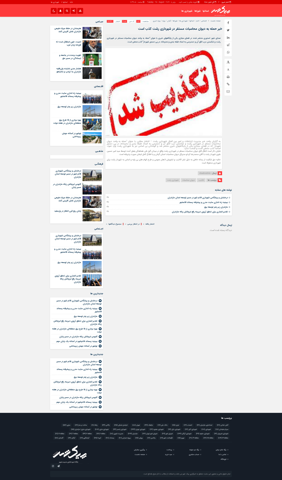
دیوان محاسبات (188, 180)
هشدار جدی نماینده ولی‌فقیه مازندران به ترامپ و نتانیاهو (68, 70)
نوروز (181, 438)
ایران (175, 425)
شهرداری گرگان (184, 433)
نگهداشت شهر (166, 438)
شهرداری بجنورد (156, 429)
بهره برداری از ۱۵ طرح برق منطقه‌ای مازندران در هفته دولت (67, 121)
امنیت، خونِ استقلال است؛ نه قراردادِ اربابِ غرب (68, 43)
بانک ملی (162, 425)
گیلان (169, 21)
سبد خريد (168, 454)
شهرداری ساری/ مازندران (80, 429)
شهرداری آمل (191, 429)
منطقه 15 (208, 438)
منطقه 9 (73, 433)
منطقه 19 (194, 438)
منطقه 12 (59, 433)
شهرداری (206, 429)
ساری (66, 425)
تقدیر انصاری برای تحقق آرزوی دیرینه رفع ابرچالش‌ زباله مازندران (200, 211)
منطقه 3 (87, 433)
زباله (94, 425)
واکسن (151, 438)
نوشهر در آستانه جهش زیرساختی (71, 135)
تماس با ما (222, 454)
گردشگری (84, 438)
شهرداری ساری (102, 429)
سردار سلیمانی (221, 429)
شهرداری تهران (138, 429)
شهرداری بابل (174, 429)
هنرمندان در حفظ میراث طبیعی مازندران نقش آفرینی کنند (67, 30)
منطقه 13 (223, 438)
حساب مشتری (194, 454)
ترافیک (149, 425)
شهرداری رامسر (119, 429)
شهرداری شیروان (221, 433)
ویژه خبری (156, 21)
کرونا (97, 438)
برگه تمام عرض (221, 449)
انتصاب (188, 425)
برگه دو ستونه (194, 449)
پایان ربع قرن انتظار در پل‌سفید (67, 211)
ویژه (163, 21)
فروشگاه (223, 459)
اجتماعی (204, 21)
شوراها (197, 11)
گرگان (71, 438)
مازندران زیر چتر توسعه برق (216, 207)
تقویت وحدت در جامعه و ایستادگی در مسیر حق (70, 57)
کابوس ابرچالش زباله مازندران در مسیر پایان (67, 186)
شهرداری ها (55, 2)
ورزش (139, 438)
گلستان (59, 438)
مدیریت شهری (116, 433)
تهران (136, 425)
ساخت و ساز (81, 425)
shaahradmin (204, 173)
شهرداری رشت (173, 180)
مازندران (133, 433)
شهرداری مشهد (202, 433)
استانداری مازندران (204, 425)
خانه (71, 2)
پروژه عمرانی (125, 438)
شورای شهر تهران (149, 433)
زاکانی (106, 425)
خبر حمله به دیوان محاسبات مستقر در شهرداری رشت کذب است (180, 28)
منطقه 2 (100, 433)
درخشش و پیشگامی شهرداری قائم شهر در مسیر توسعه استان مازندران (198, 197)
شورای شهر (167, 433)
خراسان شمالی (121, 425)
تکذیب (201, 180)
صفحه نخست (215, 21)
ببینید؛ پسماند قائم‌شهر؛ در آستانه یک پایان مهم (76, 341)
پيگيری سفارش (139, 449)
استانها (65, 2)
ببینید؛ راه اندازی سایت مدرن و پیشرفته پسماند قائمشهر (204, 202)
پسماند (110, 438)
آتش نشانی (222, 425)
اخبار (197, 21)
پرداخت (169, 449)
